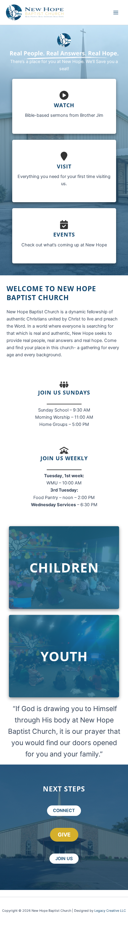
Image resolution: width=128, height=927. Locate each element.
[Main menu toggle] (116, 12)
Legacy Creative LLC (110, 910)
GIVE (64, 834)
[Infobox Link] (64, 106)
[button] (64, 810)
